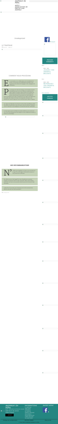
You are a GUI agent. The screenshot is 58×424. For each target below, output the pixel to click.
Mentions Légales (29, 420)
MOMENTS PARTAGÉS (29, 412)
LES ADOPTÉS (28, 411)
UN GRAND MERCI (29, 418)
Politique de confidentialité (10, 420)
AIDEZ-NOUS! (28, 408)
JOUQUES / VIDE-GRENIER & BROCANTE (49, 71)
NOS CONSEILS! (28, 414)
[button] (43, 1)
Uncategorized (6, 192)
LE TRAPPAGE (7, 45)
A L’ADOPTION (28, 407)
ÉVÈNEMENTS (28, 410)
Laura (11, 47)
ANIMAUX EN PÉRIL (20, 2)
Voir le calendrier (45, 92)
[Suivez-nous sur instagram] (52, 41)
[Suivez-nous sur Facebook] (47, 41)
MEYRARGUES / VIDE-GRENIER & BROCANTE (48, 85)
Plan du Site (48, 420)
